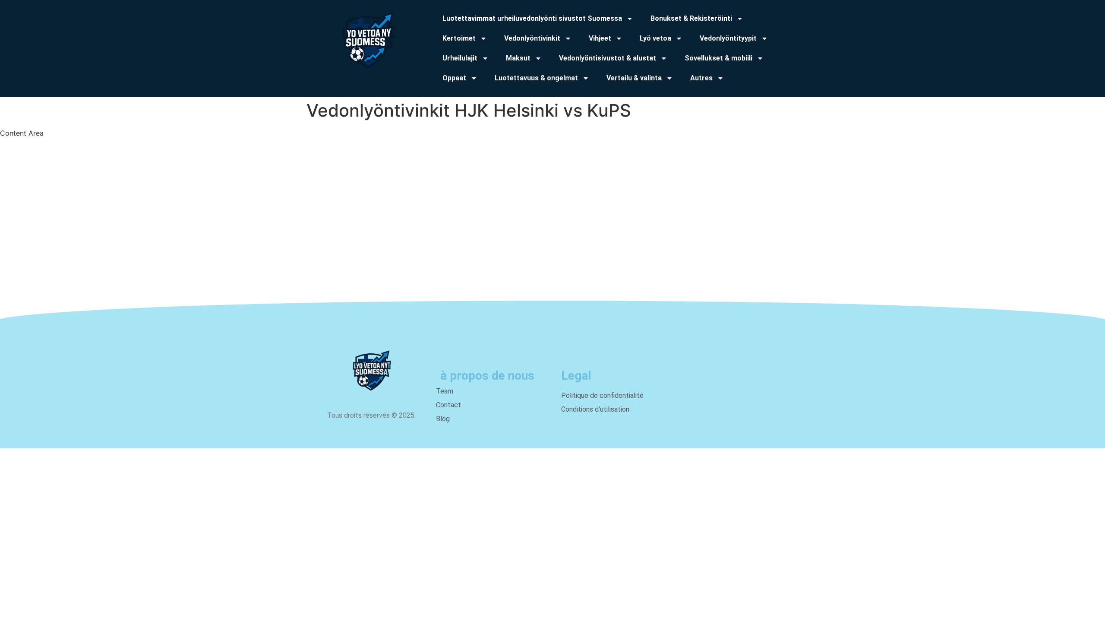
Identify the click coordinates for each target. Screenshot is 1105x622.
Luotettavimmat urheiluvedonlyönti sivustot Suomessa (532, 18)
